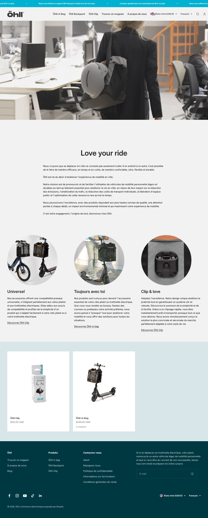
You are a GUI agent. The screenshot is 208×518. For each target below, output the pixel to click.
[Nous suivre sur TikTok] (33, 496)
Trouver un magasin (113, 13)
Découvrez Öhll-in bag (86, 326)
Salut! (86, 460)
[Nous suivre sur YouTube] (25, 496)
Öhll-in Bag (59, 13)
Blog (9, 471)
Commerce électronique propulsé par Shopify (41, 506)
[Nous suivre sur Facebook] (9, 496)
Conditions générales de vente (100, 482)
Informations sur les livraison (99, 476)
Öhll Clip (93, 13)
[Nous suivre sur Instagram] (17, 496)
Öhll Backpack (77, 13)
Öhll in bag (54, 460)
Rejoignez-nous (91, 465)
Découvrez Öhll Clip (18, 322)
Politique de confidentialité (98, 471)
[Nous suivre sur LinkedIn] (40, 496)
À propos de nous (137, 13)
